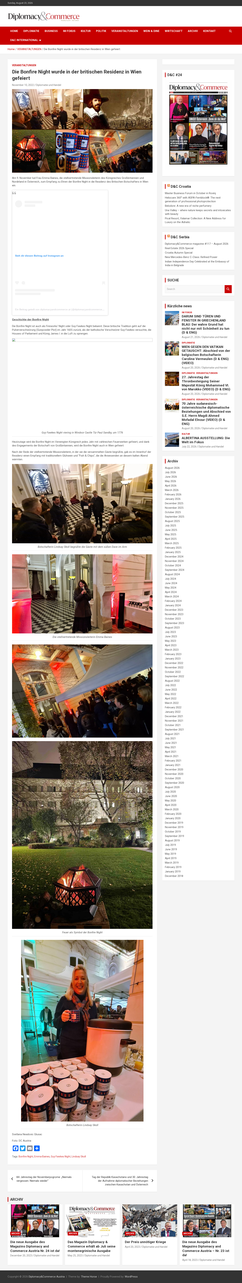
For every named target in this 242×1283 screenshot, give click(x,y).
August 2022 (172, 680)
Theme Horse (89, 1276)
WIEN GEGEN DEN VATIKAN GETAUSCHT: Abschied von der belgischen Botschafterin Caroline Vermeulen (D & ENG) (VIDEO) (206, 355)
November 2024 (174, 561)
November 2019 (174, 827)
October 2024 (173, 565)
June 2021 (171, 742)
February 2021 (173, 760)
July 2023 (170, 632)
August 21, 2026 (191, 337)
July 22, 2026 (189, 446)
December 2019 (174, 822)
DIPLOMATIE (31, 31)
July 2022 (170, 685)
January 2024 (173, 605)
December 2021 (174, 716)
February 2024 (173, 601)
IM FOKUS (69, 31)
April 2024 (170, 592)
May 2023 (170, 640)
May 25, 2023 (75, 1255)
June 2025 (171, 530)
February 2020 (173, 813)
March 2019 (172, 862)
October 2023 (173, 618)
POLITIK (101, 31)
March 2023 (172, 649)
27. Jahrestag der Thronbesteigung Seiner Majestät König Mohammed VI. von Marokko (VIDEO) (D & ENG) (206, 383)
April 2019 (170, 858)
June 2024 (171, 583)
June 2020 (171, 796)
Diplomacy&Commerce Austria (47, 1276)
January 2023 (173, 658)
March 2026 (172, 490)
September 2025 (174, 516)
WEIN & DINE (151, 31)
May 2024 (170, 587)
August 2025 (172, 521)
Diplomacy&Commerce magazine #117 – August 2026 (196, 243)
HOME (14, 31)
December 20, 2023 (21, 1255)
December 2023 (174, 609)
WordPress (131, 1276)
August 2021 (172, 734)
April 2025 (170, 538)
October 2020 (173, 778)
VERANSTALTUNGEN (124, 31)
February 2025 (173, 547)
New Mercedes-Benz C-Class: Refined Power (191, 257)
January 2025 (173, 552)
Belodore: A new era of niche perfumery (188, 205)
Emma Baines (42, 1156)
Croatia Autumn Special (178, 252)
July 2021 (170, 738)
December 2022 (174, 663)
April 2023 (170, 645)
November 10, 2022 (23, 85)
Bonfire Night (26, 1156)
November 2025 (174, 507)
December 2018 (174, 876)
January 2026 (173, 499)
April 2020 (170, 805)
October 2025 (173, 512)
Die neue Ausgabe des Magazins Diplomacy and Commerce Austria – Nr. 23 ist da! (205, 1248)
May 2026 (170, 481)
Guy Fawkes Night (61, 1156)
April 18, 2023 (190, 1260)
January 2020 (173, 818)
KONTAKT (209, 31)
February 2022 (173, 707)
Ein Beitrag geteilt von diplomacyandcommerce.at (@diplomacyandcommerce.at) (60, 309)
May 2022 (170, 694)
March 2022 (172, 703)
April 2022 (170, 698)
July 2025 (170, 525)
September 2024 (174, 570)
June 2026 (171, 476)
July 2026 (170, 472)
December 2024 (174, 556)
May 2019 (170, 853)
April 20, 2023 (132, 1246)
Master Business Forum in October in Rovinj (190, 193)
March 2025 (172, 543)
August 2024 (172, 574)
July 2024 (170, 578)
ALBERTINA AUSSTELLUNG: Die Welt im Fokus (206, 440)
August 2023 (172, 627)
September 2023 (174, 623)
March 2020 (172, 809)
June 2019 (171, 849)
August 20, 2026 (191, 367)
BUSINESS (51, 31)
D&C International (24, 40)
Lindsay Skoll (79, 1156)
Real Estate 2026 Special (179, 248)
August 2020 (172, 787)
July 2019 (170, 845)
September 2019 (174, 836)
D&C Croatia (181, 186)
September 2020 (174, 782)
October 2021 (173, 725)
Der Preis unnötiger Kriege (145, 1242)
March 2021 (172, 756)
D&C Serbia (180, 237)
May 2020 (170, 800)
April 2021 (170, 751)
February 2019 (173, 867)
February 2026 (173, 494)
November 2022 (174, 667)
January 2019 (173, 871)
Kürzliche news (179, 306)
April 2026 (170, 485)
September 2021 (174, 729)
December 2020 (174, 769)
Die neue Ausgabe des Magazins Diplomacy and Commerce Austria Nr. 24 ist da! (35, 1246)
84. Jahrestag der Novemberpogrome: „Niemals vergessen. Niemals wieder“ (44, 1178)
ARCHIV (193, 31)
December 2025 (174, 503)
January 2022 (173, 711)
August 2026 (172, 467)
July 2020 (170, 791)
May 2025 (170, 534)
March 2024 (172, 596)
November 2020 (174, 774)
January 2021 (173, 765)
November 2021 (174, 720)
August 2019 (172, 840)
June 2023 (171, 636)
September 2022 (174, 676)
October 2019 (173, 831)
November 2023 (174, 614)
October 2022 (173, 672)
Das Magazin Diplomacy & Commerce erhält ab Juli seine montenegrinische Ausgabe (92, 1246)
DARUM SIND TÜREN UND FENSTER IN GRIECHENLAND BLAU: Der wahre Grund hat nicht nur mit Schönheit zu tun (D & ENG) (205, 324)
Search (228, 289)
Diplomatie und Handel (48, 85)
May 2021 (170, 747)
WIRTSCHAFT (173, 31)
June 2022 (171, 689)
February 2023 (173, 654)
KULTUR (86, 31)
